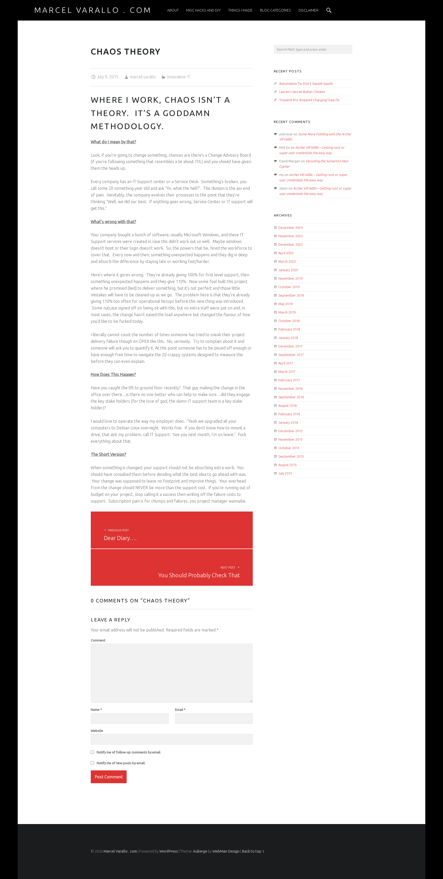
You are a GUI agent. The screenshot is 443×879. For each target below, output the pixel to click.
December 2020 (290, 244)
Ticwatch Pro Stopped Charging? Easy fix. (309, 100)
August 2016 (287, 405)
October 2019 (288, 287)
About (173, 10)
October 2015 (288, 448)
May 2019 (285, 304)
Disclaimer (308, 10)
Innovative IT (178, 76)
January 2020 (288, 270)
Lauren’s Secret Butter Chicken (302, 91)
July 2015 (285, 473)
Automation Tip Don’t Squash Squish (306, 83)
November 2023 (290, 236)
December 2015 (290, 431)
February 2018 (289, 329)
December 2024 (290, 227)
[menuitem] (173, 10)
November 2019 (290, 278)
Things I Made (240, 10)
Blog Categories (275, 10)
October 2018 (288, 321)
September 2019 (291, 295)
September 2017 (291, 354)
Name (96, 709)
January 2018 (288, 337)
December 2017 (290, 346)
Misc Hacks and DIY (203, 10)
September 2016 (291, 397)
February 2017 (289, 380)
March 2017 (287, 371)
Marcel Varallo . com (120, 851)
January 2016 (288, 422)
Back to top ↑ (253, 851)
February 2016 (289, 414)
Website (97, 730)
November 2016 (290, 388)
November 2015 (290, 439)
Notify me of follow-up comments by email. (129, 752)
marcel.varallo (143, 76)
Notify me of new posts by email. (121, 763)
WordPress (168, 851)
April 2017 (285, 363)
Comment (98, 640)
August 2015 (287, 465)
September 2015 (291, 456)
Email (180, 709)
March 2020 (287, 261)
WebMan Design (226, 851)
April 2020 (285, 253)
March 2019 (287, 312)
